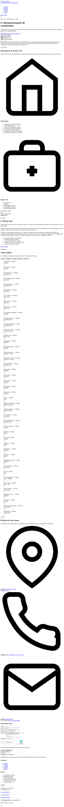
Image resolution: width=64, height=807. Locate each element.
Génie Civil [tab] (26, 258)
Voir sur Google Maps (14, 720)
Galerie (5, 11)
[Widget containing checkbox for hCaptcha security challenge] (12, 742)
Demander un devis (5, 33)
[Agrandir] (4, 264)
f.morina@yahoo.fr (8, 719)
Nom (2, 728)
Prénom (3, 726)
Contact (6, 12)
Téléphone (3, 731)
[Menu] (1, 4)
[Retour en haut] (1, 805)
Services (6, 8)
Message (3, 738)
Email (2, 730)
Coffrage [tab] (9, 258)
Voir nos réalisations (15, 33)
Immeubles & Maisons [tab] (17, 258)
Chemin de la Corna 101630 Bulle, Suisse (8, 590)
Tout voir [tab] (3, 258)
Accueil (6, 6)
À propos (6, 9)
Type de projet (4, 733)
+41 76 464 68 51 (10, 654)
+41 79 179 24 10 (19, 654)
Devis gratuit (4, 15)
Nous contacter (4, 246)
